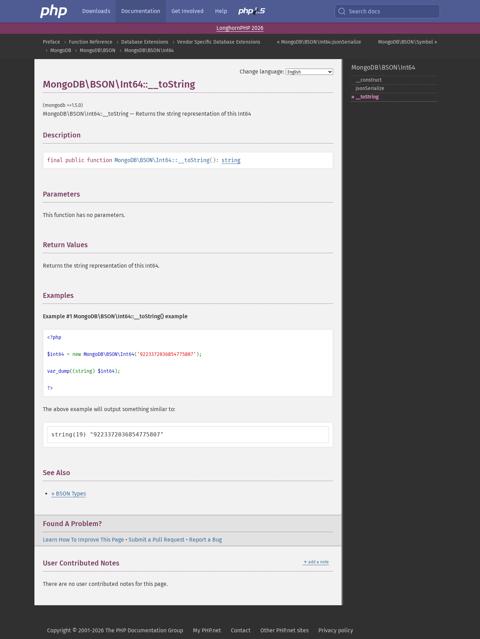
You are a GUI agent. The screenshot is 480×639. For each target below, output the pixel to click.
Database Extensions (144, 42)
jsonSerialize (370, 88)
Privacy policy (335, 630)
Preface (51, 42)
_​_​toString (367, 97)
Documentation (140, 11)
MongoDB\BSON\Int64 (149, 50)
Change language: (262, 71)
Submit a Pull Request (156, 539)
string (230, 160)
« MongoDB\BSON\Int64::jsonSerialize (319, 42)
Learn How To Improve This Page (83, 539)
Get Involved (187, 11)
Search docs (364, 11)
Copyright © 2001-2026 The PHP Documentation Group (115, 630)
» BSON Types (68, 493)
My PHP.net (207, 630)
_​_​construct (369, 80)
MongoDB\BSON (98, 50)
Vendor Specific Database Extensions (218, 42)
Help (221, 11)
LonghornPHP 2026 (240, 28)
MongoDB (60, 50)
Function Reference (90, 42)
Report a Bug (205, 539)
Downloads (96, 11)
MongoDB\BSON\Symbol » (407, 42)
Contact (241, 630)
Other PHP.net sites (284, 630)
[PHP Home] (54, 11)
